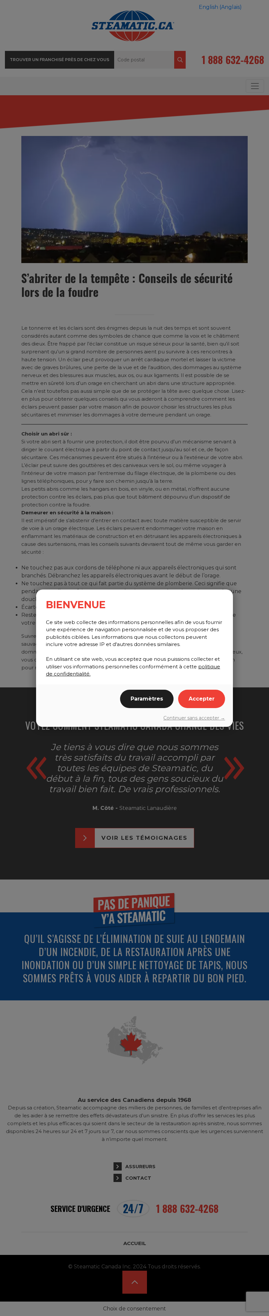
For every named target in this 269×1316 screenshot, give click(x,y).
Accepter (202, 699)
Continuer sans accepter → (194, 718)
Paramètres (147, 699)
